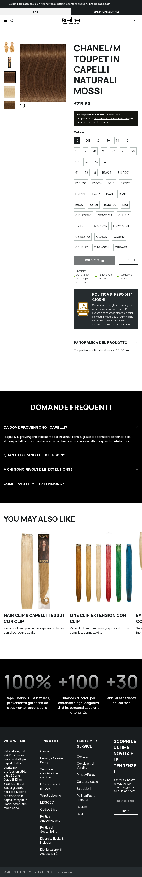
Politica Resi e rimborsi (86, 798)
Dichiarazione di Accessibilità (51, 852)
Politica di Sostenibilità (48, 829)
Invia (125, 810)
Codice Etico (49, 809)
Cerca (44, 751)
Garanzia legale (87, 782)
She (35, 11)
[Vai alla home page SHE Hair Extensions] (71, 20)
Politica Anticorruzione (50, 818)
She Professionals (106, 11)
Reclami (82, 807)
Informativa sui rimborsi (50, 786)
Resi (80, 814)
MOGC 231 (47, 802)
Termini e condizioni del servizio (49, 773)
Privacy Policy (86, 775)
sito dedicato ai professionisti (111, 118)
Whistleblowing (50, 795)
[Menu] (5, 21)
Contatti (82, 757)
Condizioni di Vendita (85, 766)
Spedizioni (84, 789)
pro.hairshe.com (95, 4)
